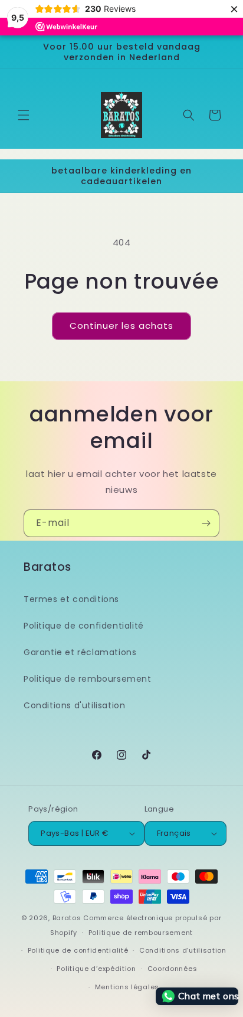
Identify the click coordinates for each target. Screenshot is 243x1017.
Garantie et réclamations (80, 652)
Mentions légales (127, 987)
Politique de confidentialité (84, 626)
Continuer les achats (121, 325)
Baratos (66, 918)
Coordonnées (172, 968)
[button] (24, 115)
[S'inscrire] (206, 523)
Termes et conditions (71, 599)
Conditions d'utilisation (74, 705)
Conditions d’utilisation (182, 950)
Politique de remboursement (88, 679)
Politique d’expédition (96, 968)
